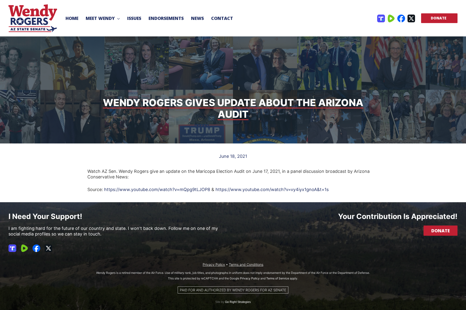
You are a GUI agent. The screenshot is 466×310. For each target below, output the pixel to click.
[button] (117, 18)
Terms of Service (277, 278)
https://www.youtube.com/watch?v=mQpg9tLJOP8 (157, 189)
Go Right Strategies (238, 302)
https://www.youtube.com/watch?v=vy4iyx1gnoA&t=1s (272, 189)
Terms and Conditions (246, 264)
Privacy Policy (214, 264)
